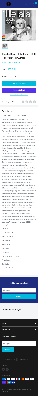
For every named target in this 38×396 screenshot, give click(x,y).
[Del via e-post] (34, 101)
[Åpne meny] (3, 4)
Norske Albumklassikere (11, 62)
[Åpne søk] (26, 4)
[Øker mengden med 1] (21, 76)
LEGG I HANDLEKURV (19, 84)
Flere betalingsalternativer (19, 95)
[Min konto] (30, 4)
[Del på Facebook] (23, 101)
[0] (34, 4)
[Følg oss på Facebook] (3, 369)
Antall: (4, 76)
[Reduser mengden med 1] (10, 76)
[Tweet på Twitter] (30, 101)
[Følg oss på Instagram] (7, 369)
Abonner (19, 296)
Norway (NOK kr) (23, 359)
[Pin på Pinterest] (26, 101)
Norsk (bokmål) (7, 359)
